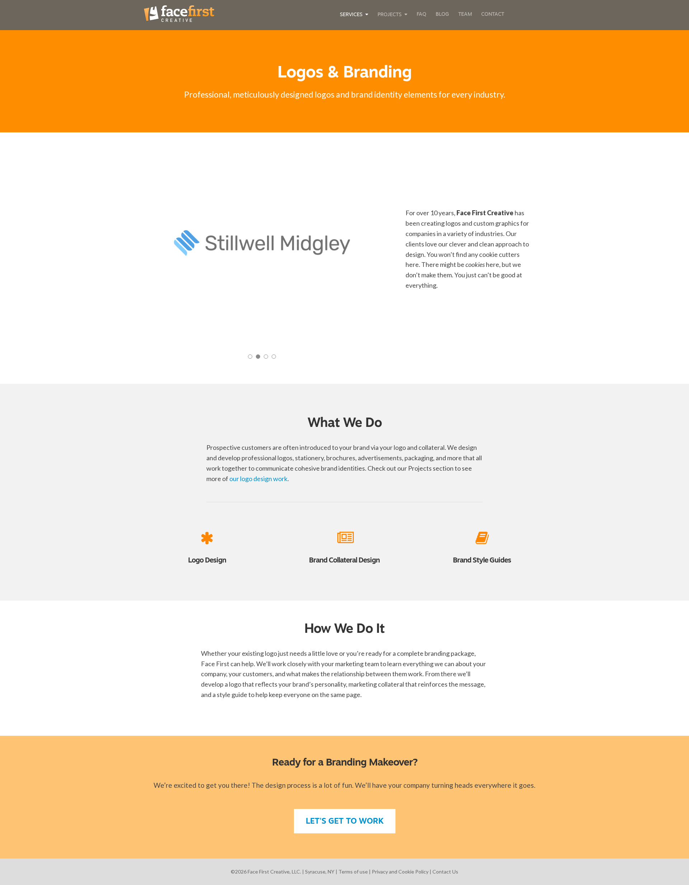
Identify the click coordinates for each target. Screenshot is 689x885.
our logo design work (258, 478)
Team (465, 14)
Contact (492, 14)
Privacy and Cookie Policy (400, 871)
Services (351, 15)
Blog (442, 14)
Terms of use (353, 871)
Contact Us (445, 871)
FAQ (421, 14)
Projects (390, 15)
